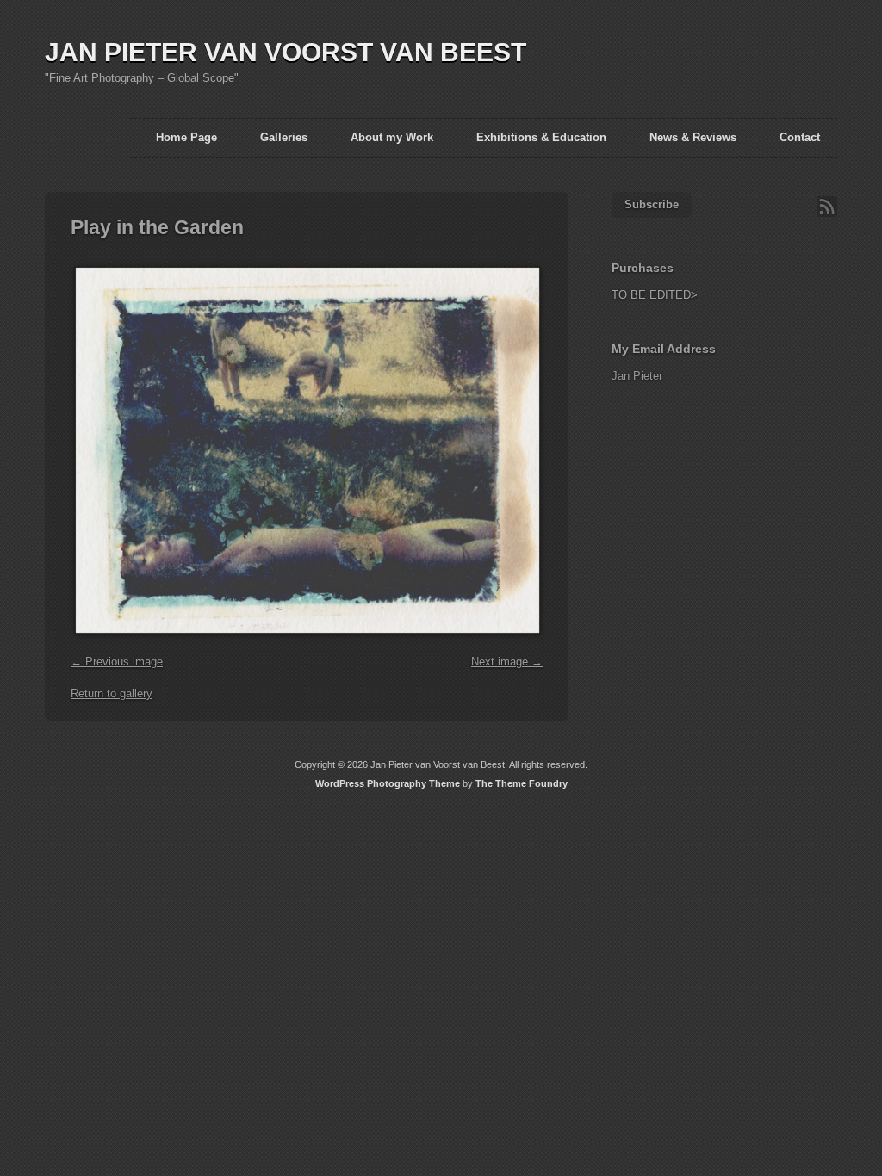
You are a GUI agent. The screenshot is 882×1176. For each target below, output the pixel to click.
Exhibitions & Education (541, 137)
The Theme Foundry (521, 783)
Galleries (283, 137)
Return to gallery (111, 693)
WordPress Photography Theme (387, 783)
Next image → (507, 661)
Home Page (186, 137)
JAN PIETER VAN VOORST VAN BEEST (285, 52)
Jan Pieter (637, 375)
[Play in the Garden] (305, 642)
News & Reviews (692, 137)
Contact (800, 137)
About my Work (392, 137)
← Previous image (117, 661)
